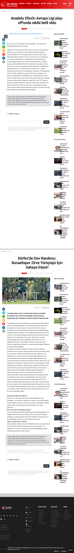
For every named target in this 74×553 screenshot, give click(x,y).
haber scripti (3, 551)
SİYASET (29, 3)
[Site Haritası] (2, 519)
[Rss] (17, 515)
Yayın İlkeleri (4, 527)
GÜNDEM (22, 3)
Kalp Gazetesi (38, 428)
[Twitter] (4, 515)
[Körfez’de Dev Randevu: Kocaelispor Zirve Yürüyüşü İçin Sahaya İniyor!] (26, 290)
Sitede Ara (67, 511)
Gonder (46, 122)
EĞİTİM (43, 3)
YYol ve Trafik (55, 513)
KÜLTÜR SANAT (43, 522)
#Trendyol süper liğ (43, 452)
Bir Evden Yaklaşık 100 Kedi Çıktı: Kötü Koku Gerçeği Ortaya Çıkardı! (64, 91)
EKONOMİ (36, 3)
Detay (57, 551)
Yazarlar (30, 517)
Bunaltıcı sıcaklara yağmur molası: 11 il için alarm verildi (64, 160)
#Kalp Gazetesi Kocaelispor (37, 450)
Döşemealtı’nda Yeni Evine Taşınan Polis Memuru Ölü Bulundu (64, 79)
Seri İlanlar (54, 521)
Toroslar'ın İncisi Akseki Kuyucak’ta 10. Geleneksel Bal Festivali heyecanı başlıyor (65, 117)
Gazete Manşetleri (54, 525)
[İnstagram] (8, 515)
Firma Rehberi (55, 522)
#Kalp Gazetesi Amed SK (14, 452)
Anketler (66, 513)
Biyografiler (67, 515)
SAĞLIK (49, 3)
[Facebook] (2, 515)
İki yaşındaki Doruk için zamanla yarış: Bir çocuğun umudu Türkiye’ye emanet (64, 66)
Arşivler (30, 521)
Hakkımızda (4, 525)
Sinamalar (54, 519)
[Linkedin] (14, 515)
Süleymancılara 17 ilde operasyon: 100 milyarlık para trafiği (64, 185)
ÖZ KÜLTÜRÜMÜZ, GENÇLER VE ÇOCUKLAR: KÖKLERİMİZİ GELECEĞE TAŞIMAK (64, 232)
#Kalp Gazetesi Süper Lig (29, 452)
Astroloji (66, 519)
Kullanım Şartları (5, 535)
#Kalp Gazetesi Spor (22, 450)
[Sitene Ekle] (5, 519)
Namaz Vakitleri (55, 515)
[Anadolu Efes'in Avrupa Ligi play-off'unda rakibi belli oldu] (26, 33)
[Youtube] (11, 515)
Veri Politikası (4, 529)
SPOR (55, 3)
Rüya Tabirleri (68, 517)
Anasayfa (3, 11)
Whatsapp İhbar (5, 537)
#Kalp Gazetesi (11, 450)
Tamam (64, 551)
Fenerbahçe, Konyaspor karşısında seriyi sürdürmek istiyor (64, 130)
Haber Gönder (5, 539)
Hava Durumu (55, 511)
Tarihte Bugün (55, 517)
